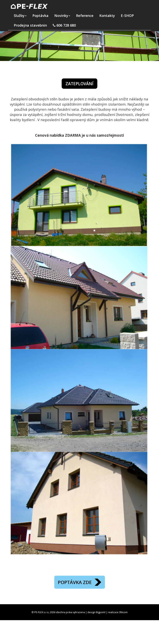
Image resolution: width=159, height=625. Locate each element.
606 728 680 (65, 25)
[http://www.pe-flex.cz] (29, 6)
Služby (19, 15)
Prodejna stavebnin (30, 25)
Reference (84, 15)
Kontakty (107, 15)
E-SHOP (127, 15)
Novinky (61, 15)
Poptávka (40, 15)
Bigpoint (100, 612)
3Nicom (123, 612)
